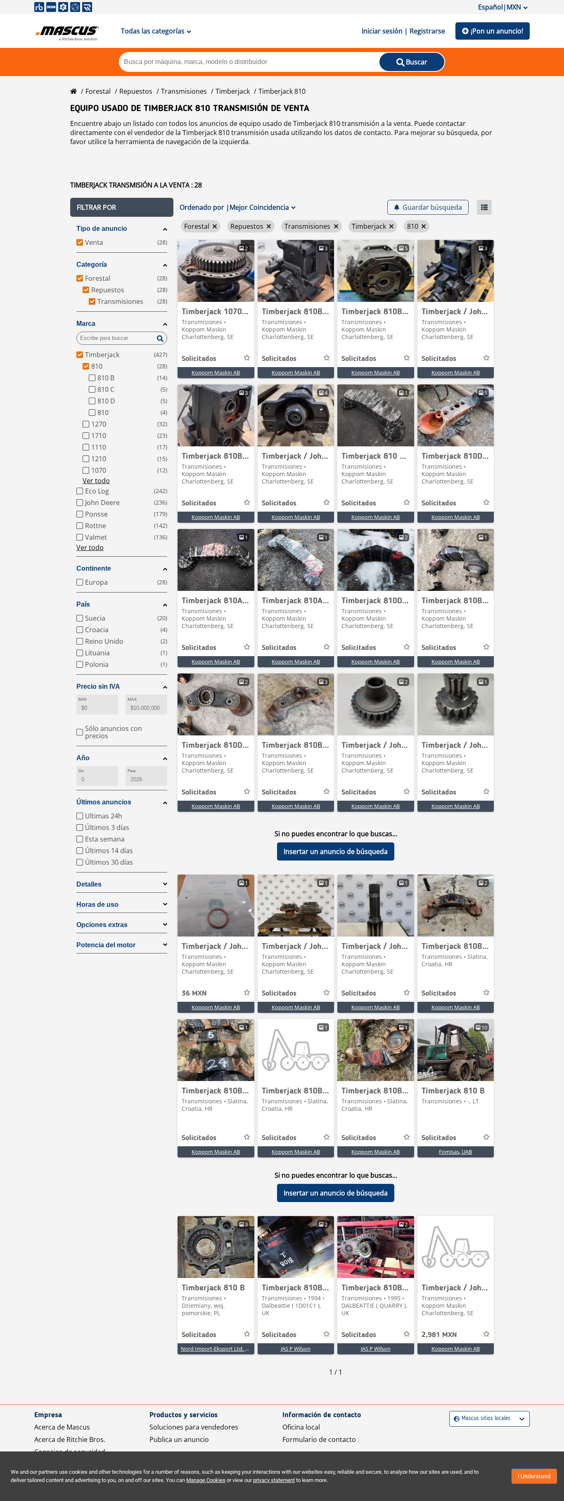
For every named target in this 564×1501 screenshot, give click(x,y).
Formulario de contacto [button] (319, 1439)
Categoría (91, 264)
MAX (132, 699)
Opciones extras (102, 924)
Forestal (98, 91)
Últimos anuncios (103, 802)
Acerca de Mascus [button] (62, 1427)
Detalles (89, 884)
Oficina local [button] (301, 1427)
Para (131, 770)
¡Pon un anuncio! (497, 31)
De (80, 770)
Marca (85, 323)
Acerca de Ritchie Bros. (69, 1439)
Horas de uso (97, 904)
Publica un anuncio (179, 1439)
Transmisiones (184, 91)
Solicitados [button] (199, 359)
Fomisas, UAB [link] (455, 1151)
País (83, 604)
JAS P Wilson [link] (295, 1348)
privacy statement (274, 1480)
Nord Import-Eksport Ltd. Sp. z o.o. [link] (223, 1348)
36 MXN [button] (194, 993)
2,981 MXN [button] (439, 1335)
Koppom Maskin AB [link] (216, 372)
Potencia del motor (105, 944)
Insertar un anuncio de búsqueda (336, 851)
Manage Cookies (205, 1480)
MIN (82, 699)
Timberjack (233, 91)
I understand (534, 1476)
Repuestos (135, 91)
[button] (121, 207)
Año (83, 757)
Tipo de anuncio (101, 228)
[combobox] (455, 1418)
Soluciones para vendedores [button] (193, 1427)
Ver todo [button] (96, 480)
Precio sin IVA (98, 686)
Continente (93, 568)
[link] (216, 271)
